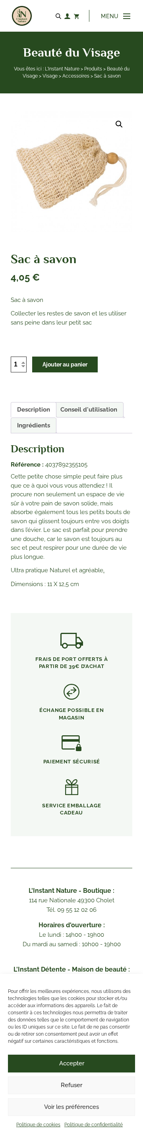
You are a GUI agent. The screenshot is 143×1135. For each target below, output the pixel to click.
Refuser (71, 1085)
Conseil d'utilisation (88, 409)
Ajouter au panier (65, 364)
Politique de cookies (38, 1124)
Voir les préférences (71, 1106)
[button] (119, 124)
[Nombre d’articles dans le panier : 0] (76, 16)
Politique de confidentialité (93, 1124)
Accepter (71, 1063)
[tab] (33, 410)
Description (33, 409)
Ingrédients (33, 425)
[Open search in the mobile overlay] (60, 15)
